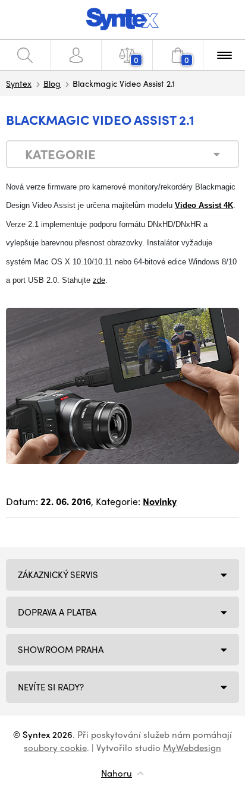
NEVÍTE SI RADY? (51, 686)
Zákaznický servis (58, 574)
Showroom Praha (60, 649)
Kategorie (60, 153)
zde (99, 280)
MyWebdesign (192, 747)
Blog (52, 83)
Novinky (160, 501)
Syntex (19, 83)
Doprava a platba (57, 612)
